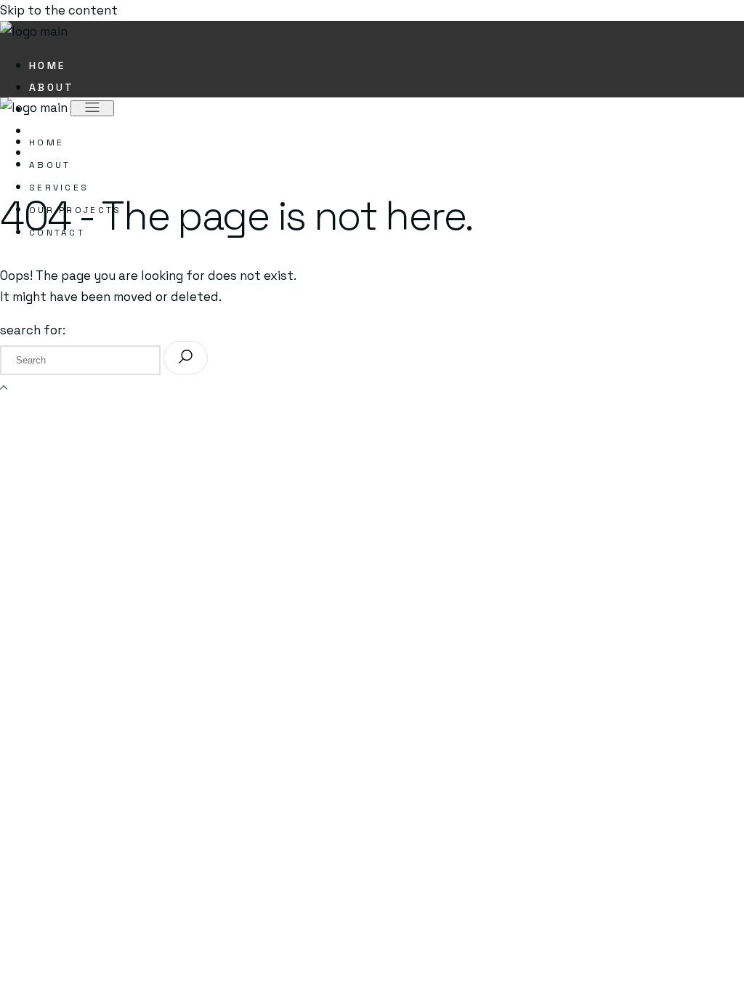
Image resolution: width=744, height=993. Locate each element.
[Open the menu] (92, 108)
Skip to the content (59, 10)
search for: (32, 330)
